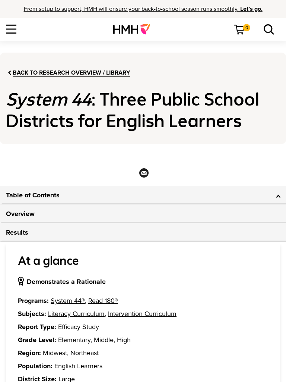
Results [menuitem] (17, 232)
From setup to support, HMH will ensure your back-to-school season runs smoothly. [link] (143, 9)
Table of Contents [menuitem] (33, 195)
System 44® (68, 301)
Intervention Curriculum (142, 314)
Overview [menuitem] (20, 214)
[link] (134, 29)
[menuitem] (134, 29)
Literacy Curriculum (76, 314)
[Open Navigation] (11, 29)
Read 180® (103, 301)
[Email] (143, 175)
